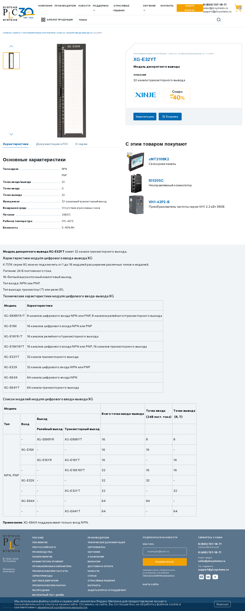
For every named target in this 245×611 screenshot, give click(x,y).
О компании (96, 556)
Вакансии (94, 561)
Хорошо (222, 604)
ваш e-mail (148, 544)
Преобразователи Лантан (49, 585)
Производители (65, 5)
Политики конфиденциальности (159, 575)
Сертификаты (96, 547)
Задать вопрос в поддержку (107, 590)
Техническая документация (106, 542)
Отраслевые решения (101, 580)
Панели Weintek (42, 556)
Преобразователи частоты (50, 571)
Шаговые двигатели (45, 580)
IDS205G (156, 180)
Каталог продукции (60, 19)
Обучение (94, 552)
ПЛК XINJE (38, 537)
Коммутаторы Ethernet (48, 561)
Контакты (167, 5)
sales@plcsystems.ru (215, 8)
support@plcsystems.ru (217, 11)
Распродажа (41, 590)
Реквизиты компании (9, 570)
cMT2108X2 (159, 159)
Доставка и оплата (100, 566)
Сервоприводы (42, 576)
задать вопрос (190, 7)
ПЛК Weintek (40, 542)
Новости (84, 5)
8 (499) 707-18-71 (209, 552)
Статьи (92, 576)
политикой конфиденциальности (62, 607)
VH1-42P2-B (159, 202)
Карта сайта (151, 584)
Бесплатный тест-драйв (48, 595)
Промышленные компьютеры (52, 566)
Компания (45, 5)
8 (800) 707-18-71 (214, 4)
